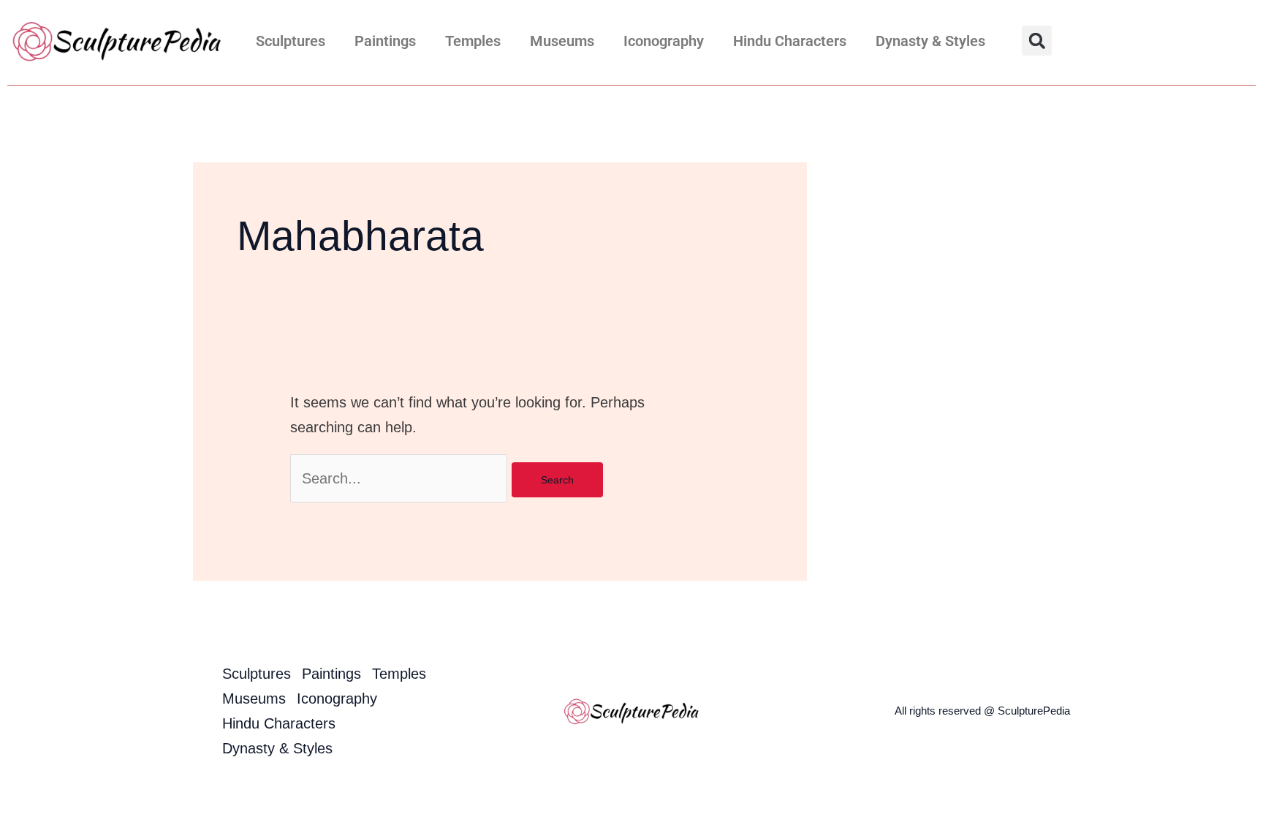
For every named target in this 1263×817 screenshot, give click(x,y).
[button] (1037, 41)
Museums (562, 41)
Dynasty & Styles (930, 41)
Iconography (663, 41)
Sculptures (290, 41)
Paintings (385, 41)
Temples (473, 41)
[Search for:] (401, 478)
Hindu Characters (789, 41)
